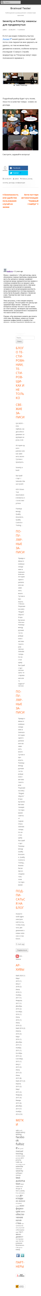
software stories (19, 1174)
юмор (18, 1249)
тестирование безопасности (20, 1244)
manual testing (19, 1152)
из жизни (20, 1200)
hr (19, 1148)
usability (22, 1191)
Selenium (19, 1169)
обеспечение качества (20, 1219)
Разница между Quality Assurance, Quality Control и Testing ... (21, 854)
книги (17, 1206)
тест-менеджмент (20, 1234)
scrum (23, 1164)
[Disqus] (20, 236)
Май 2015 (19, 1081)
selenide (19, 1166)
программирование (20, 1226)
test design (19, 1187)
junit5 (21, 1148)
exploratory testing (20, 1133)
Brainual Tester (20, 8)
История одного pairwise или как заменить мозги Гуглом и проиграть (20, 453)
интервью (19, 1203)
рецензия (21, 1228)
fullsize (24, 179)
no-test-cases (20, 1156)
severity (5, 183)
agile (17, 1130)
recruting (18, 1164)
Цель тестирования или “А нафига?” (21, 678)
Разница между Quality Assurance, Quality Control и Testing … (20, 517)
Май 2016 (19, 1028)
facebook (20, 1138)
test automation (20, 1180)
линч (23, 1211)
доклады (12, 183)
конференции (20, 183)
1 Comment (21, 30)
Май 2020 (19, 976)
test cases (20, 1185)
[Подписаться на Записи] (17, 956)
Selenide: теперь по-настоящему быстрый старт (21, 659)
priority (30, 179)
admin (5, 30)
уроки (20, 1247)
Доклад (7, 39)
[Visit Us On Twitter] (22, 1255)
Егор (17, 1193)
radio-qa (19, 1162)
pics (22, 1158)
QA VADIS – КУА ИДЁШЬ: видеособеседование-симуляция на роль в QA (20, 431)
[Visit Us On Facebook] (18, 1255)
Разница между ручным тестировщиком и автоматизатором (21, 636)
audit (20, 1130)
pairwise (18, 1158)
